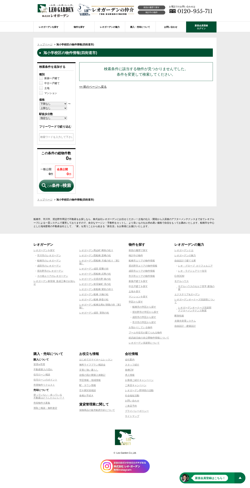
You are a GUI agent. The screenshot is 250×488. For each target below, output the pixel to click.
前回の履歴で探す (151, 7)
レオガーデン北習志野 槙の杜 (95, 279)
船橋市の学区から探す (144, 307)
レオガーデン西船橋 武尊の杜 (95, 273)
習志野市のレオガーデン (50, 271)
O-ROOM (179, 276)
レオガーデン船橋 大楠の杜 (94, 294)
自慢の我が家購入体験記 (92, 375)
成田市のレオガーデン (49, 265)
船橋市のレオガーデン (49, 260)
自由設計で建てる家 (185, 260)
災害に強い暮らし (88, 369)
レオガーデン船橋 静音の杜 (94, 299)
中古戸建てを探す (138, 286)
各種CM (129, 369)
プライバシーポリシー (137, 411)
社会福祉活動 (132, 395)
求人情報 (130, 375)
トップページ (45, 44)
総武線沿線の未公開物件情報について (149, 337)
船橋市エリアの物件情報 (142, 260)
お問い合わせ (132, 400)
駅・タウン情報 (87, 385)
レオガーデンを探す (44, 250)
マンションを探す (138, 296)
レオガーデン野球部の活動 (139, 390)
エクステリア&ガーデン (187, 294)
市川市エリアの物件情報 (142, 276)
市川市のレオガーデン (49, 255)
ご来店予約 (131, 405)
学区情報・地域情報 (90, 380)
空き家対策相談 (87, 390)
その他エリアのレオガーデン (52, 276)
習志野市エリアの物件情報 (143, 265)
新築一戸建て (52, 78)
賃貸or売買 (39, 364)
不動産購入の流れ (43, 369)
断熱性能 (179, 315)
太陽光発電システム (185, 320)
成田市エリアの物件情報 (142, 271)
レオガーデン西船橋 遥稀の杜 (95, 255)
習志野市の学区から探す (145, 312)
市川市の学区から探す (144, 322)
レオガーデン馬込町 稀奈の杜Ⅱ (96, 250)
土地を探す (135, 291)
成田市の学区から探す (144, 317)
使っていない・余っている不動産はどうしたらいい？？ (48, 396)
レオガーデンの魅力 (185, 255)
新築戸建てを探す (138, 281)
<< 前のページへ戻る (93, 86)
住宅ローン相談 (41, 374)
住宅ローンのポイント (45, 379)
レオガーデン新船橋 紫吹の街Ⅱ (96, 289)
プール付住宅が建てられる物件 (145, 332)
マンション (50, 93)
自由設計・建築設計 (185, 326)
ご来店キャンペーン (135, 385)
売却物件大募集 (41, 403)
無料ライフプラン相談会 (92, 364)
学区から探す (136, 301)
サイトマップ (132, 416)
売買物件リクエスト (44, 385)
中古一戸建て (52, 83)
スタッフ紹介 (132, 364)
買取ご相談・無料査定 (45, 408)
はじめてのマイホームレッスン (96, 359)
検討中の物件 (151, 12)
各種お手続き (86, 395)
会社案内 (130, 359)
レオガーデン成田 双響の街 (94, 268)
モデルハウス (181, 281)
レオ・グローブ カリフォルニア (195, 265)
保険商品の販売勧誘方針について (97, 410)
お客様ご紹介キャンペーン (139, 380)
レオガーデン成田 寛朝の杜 (94, 312)
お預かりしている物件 (140, 327)
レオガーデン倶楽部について (144, 342)
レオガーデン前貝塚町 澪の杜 (95, 284)
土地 (46, 88)
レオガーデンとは (183, 250)
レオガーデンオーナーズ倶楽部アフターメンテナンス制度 (194, 309)
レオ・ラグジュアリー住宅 (192, 271)
